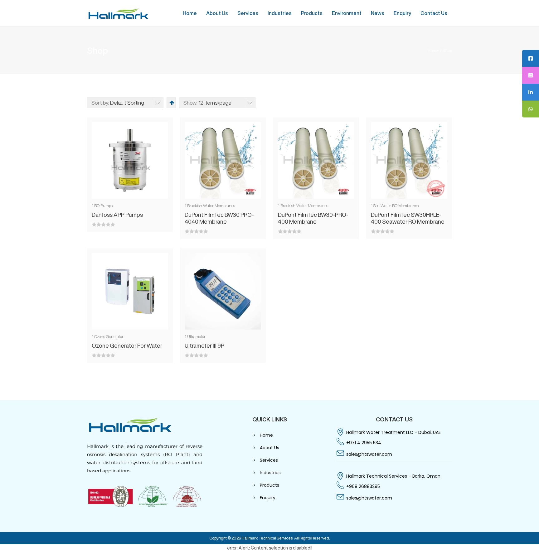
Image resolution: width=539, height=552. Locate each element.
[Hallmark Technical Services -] (118, 13)
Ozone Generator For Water (127, 345)
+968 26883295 (363, 486)
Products (312, 13)
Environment (347, 13)
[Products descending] (171, 102)
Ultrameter (196, 337)
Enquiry (402, 13)
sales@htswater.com (369, 454)
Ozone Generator (109, 337)
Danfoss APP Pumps (117, 214)
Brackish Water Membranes (211, 206)
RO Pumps (103, 206)
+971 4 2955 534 (363, 443)
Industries (280, 13)
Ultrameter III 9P (204, 345)
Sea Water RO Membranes (396, 206)
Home (190, 13)
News (377, 13)
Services (247, 13)
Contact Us (433, 13)
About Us (217, 13)
